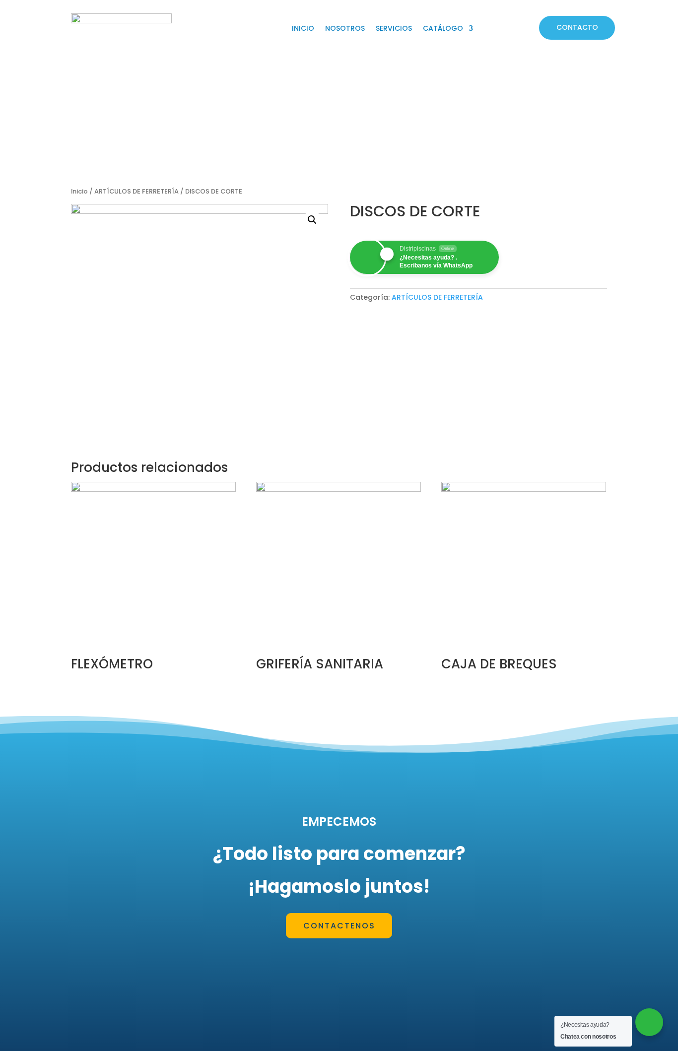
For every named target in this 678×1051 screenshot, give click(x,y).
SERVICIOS (394, 29)
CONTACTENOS (339, 925)
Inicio (79, 191)
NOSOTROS (345, 29)
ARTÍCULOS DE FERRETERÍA (136, 191)
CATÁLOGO (443, 29)
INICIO (303, 29)
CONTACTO (577, 27)
